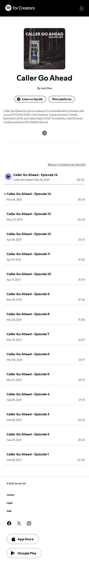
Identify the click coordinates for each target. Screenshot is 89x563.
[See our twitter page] (19, 523)
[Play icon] (8, 176)
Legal (9, 503)
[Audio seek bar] (44, 184)
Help (9, 511)
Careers (10, 494)
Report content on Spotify (67, 164)
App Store (26, 539)
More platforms (61, 99)
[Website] (44, 133)
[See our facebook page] (9, 523)
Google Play (27, 553)
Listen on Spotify (32, 99)
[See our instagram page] (28, 523)
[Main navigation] (81, 8)
